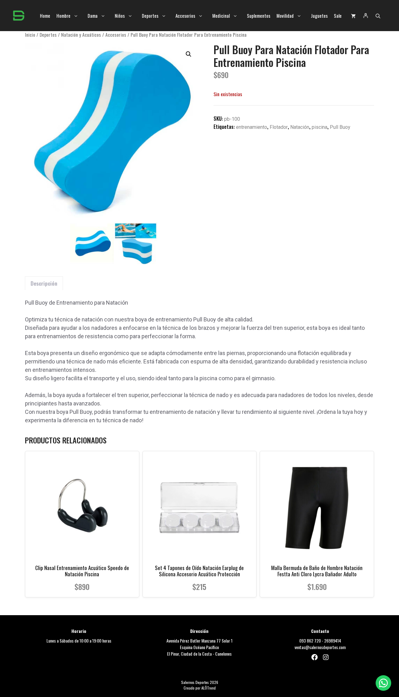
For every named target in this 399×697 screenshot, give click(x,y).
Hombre (63, 15)
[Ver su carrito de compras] (353, 15)
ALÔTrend (208, 687)
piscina (319, 127)
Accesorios (185, 15)
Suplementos (258, 15)
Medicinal (221, 15)
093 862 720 (310, 640)
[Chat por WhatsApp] (383, 683)
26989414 (332, 640)
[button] (378, 15)
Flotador (279, 127)
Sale (338, 15)
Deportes (150, 15)
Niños (120, 15)
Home (45, 15)
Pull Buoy (340, 127)
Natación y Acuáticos (81, 34)
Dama (93, 15)
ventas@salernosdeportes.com (320, 647)
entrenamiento (251, 127)
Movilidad (285, 15)
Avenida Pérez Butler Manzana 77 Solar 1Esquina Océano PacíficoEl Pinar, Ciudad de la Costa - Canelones (199, 647)
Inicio (30, 34)
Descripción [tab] (44, 283)
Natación (299, 127)
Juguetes (319, 15)
